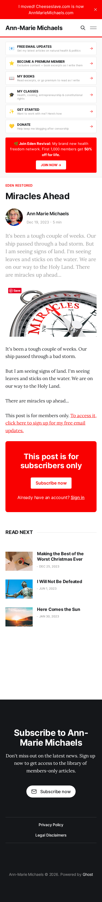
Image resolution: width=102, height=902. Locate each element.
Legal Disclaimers (51, 835)
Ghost (88, 874)
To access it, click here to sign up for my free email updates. (51, 423)
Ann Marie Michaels (48, 213)
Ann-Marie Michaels (33, 28)
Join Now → (51, 165)
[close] (95, 9)
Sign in (78, 497)
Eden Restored (19, 185)
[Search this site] (83, 28)
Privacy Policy (51, 824)
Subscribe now (51, 483)
